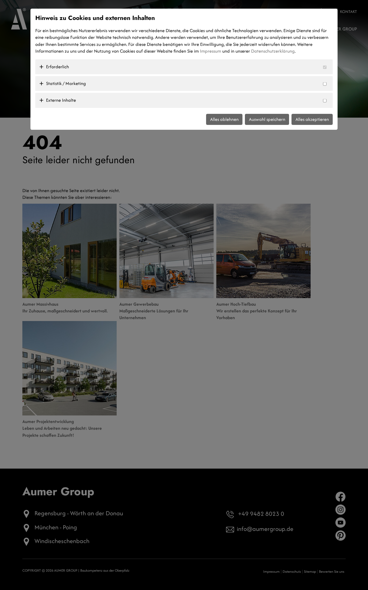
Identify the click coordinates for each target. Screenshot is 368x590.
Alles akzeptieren (312, 119)
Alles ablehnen (224, 119)
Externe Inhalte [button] (61, 100)
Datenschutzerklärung (273, 51)
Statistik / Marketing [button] (66, 83)
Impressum (210, 51)
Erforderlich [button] (57, 66)
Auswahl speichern (267, 119)
